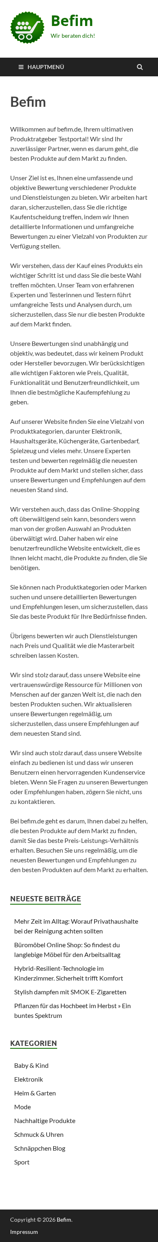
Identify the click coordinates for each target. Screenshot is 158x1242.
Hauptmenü (46, 66)
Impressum (24, 1231)
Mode (22, 1106)
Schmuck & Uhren (39, 1134)
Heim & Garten (35, 1093)
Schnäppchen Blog (39, 1148)
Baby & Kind (31, 1065)
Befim (72, 20)
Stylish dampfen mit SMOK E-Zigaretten (70, 992)
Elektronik (28, 1079)
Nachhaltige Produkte (44, 1120)
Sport (22, 1162)
